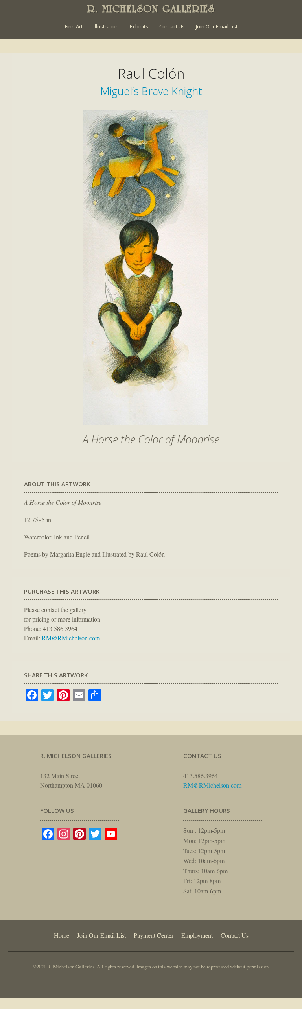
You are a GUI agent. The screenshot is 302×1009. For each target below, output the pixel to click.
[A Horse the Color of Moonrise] (145, 429)
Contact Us (172, 26)
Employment (197, 935)
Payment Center (153, 935)
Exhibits (139, 26)
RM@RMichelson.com (71, 638)
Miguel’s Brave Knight (151, 91)
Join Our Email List (217, 26)
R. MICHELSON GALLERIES (151, 8)
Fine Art (74, 26)
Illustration (106, 26)
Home (61, 935)
